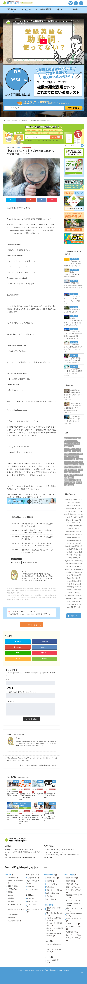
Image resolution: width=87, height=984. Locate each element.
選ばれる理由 (12, 886)
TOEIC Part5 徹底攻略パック (53, 950)
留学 (65, 469)
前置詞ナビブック (72, 887)
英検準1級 (80, 475)
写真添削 (49, 887)
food (76, 441)
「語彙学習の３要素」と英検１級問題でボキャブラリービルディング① (73, 346)
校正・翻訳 (50, 899)
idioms (66, 443)
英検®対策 (49, 905)
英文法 (73, 472)
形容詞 (78, 467)
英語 (65, 477)
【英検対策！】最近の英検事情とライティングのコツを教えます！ (37, 551)
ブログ (10, 895)
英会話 (75, 469)
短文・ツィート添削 (53, 890)
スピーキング (76, 451)
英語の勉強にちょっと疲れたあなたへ (72, 309)
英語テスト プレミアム (73, 918)
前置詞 (81, 464)
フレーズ (66, 456)
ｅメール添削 (50, 884)
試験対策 (59, 10)
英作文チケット (51, 878)
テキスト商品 (70, 874)
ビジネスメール (68, 454)
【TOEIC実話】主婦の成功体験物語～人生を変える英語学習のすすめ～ (73, 285)
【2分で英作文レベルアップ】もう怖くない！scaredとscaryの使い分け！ (72, 298)
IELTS (71, 443)
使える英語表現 (68, 464)
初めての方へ (12, 878)
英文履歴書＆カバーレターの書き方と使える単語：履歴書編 (37, 538)
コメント (10, 701)
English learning (68, 441)
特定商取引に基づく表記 (16, 909)
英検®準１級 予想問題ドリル (54, 924)
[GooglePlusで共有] (31, 200)
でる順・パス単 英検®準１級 (53, 919)
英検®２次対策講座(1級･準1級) (53, 934)
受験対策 (49, 896)
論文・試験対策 (51, 893)
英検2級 (73, 475)
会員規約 (30, 886)
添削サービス (50, 874)
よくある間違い (16, 562)
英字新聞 (66, 472)
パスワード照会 (32, 901)
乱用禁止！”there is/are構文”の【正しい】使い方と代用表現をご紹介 (73, 320)
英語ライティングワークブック (74, 909)
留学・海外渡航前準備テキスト (74, 914)
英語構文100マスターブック (74, 896)
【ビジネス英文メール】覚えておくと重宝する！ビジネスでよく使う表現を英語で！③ (36, 544)
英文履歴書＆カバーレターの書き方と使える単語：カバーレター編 (37, 525)
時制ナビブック (71, 884)
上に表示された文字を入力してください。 (22, 692)
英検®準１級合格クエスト (54, 914)
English (79, 438)
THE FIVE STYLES (72, 900)
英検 (78, 472)
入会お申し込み (32, 878)
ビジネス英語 (79, 454)
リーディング (68, 461)
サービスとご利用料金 (15, 880)
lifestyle (77, 443)
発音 (70, 469)
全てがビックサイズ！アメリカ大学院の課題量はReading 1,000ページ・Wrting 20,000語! (73, 333)
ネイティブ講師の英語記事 (43, 9)
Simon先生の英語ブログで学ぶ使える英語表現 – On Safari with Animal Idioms (37, 531)
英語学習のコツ (11, 10)
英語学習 (71, 477)
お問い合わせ (12, 914)
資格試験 (71, 485)
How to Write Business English (73, 904)
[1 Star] (9, 612)
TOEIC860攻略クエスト (54, 944)
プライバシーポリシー (15, 904)
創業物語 (11, 898)
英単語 (80, 469)
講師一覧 (74, 616)
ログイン (30, 898)
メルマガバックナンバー (35, 904)
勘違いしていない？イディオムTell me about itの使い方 (72, 273)
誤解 (36, 562)
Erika (18, 738)
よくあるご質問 (32, 889)
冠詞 (76, 464)
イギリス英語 (28, 562)
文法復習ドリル (71, 932)
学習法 (73, 467)
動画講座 (76, 10)
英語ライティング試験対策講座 (54, 929)
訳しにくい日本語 (69, 482)
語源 (65, 485)
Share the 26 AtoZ (72, 924)
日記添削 (49, 881)
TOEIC (66, 446)
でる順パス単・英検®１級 (54, 909)
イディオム (67, 451)
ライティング (75, 456)
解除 (28, 883)
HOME (9, 874)
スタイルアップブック (73, 938)
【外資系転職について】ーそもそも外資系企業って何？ (72, 419)
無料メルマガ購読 (33, 881)
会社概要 (11, 901)
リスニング (79, 459)
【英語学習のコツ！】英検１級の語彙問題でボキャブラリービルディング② (73, 371)
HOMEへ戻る (32, 625)
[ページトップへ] (82, 972)
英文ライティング (27, 10)
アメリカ (77, 448)
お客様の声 (11, 889)
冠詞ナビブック (71, 878)
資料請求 (11, 917)
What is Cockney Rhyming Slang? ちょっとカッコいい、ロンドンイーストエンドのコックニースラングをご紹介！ (32, 759)
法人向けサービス (14, 921)
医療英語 (66, 467)
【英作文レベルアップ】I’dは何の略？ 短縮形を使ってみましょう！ (73, 262)
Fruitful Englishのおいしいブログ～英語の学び (43, 970)
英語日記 (77, 480)
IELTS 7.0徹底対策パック (54, 961)
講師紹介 (11, 892)
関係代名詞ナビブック (73, 890)
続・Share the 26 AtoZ (73, 926)
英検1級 (66, 475)
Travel (71, 446)
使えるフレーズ (78, 461)
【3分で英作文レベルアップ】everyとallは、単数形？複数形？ (72, 359)
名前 (7, 679)
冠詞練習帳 (69, 881)
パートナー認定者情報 (34, 909)
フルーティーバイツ (72, 935)
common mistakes (69, 438)
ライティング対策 (69, 459)
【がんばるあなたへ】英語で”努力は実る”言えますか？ (38, 765)
